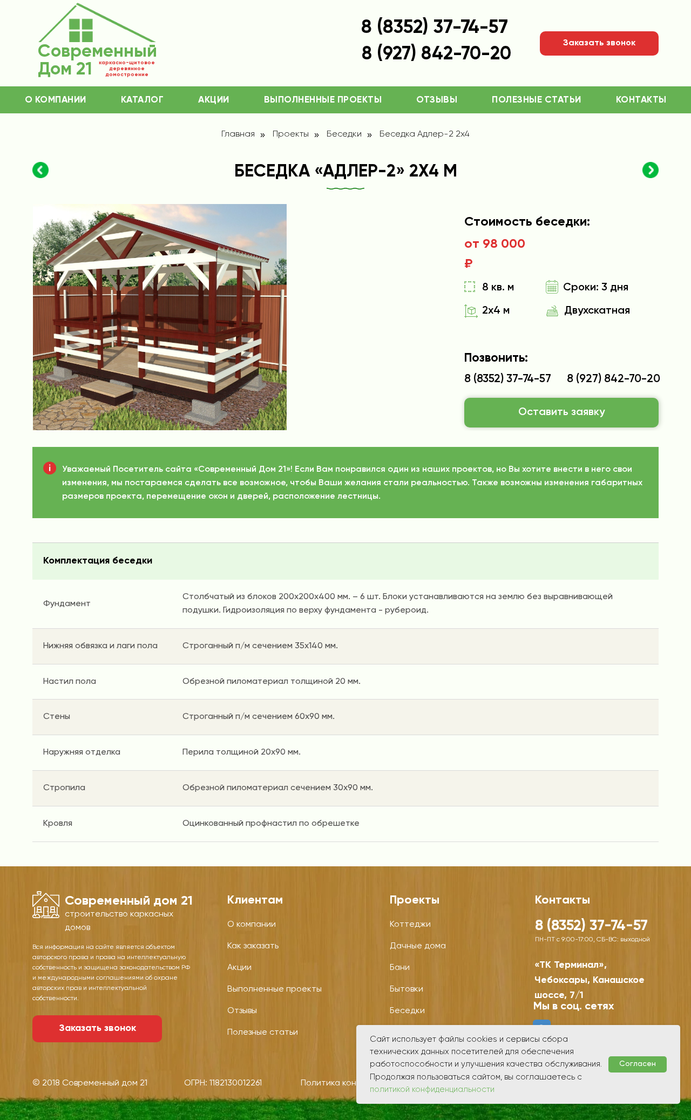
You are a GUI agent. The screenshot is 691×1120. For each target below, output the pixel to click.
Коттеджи (410, 924)
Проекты (291, 134)
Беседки (344, 134)
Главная (238, 134)
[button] (599, 43)
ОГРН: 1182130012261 (223, 1083)
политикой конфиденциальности (432, 1089)
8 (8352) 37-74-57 (434, 27)
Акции (213, 100)
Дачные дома (418, 946)
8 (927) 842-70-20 (613, 379)
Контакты (641, 100)
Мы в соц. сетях (573, 1006)
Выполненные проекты (323, 100)
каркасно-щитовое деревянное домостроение (127, 68)
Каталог (142, 100)
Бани (400, 967)
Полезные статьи (536, 100)
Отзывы (436, 100)
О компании (55, 100)
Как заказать (253, 946)
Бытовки (406, 989)
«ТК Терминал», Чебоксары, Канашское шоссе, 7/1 (589, 980)
